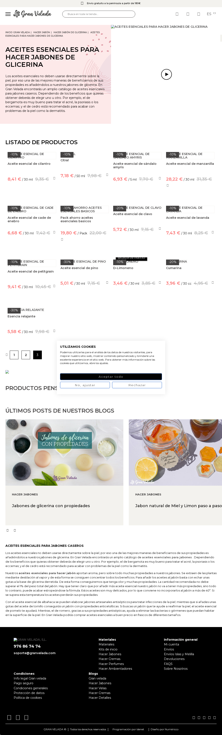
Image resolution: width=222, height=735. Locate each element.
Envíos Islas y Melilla (179, 654)
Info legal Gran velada (30, 678)
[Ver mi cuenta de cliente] (188, 14)
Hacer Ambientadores (115, 669)
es (209, 14)
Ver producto (85, 195)
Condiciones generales (31, 688)
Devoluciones (174, 659)
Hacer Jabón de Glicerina (70, 32)
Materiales (106, 644)
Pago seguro (23, 683)
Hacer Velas (97, 688)
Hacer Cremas (109, 659)
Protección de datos (29, 693)
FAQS (168, 664)
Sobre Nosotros (176, 669)
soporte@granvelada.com (35, 653)
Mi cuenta (171, 644)
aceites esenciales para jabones (167, 557)
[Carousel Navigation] (113, 530)
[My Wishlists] (177, 14)
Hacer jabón (41, 32)
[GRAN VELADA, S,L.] (37, 14)
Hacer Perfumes (111, 664)
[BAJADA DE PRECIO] (137, 261)
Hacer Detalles (100, 698)
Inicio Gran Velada (17, 32)
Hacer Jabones (110, 654)
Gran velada (97, 678)
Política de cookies (28, 698)
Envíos (169, 649)
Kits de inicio (108, 649)
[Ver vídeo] (166, 74)
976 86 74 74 (27, 646)
